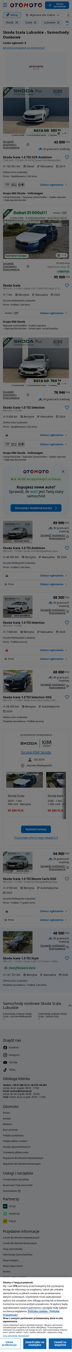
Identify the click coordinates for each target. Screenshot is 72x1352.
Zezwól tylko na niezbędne (34, 1343)
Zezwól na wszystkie (60, 1343)
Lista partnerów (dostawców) (16, 1336)
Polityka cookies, (38, 1311)
